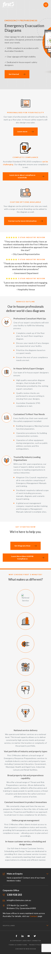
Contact (33, 916)
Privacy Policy (35, 945)
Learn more (22, 131)
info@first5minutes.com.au (19, 900)
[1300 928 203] (45, 4)
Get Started (14, 74)
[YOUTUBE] (28, 936)
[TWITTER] (34, 936)
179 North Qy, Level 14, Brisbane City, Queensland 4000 (21, 906)
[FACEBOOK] (16, 936)
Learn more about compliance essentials (22, 176)
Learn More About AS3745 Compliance (22, 557)
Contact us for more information (22, 221)
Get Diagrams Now (22, 546)
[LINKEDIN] (22, 936)
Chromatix (20, 949)
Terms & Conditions (18, 945)
